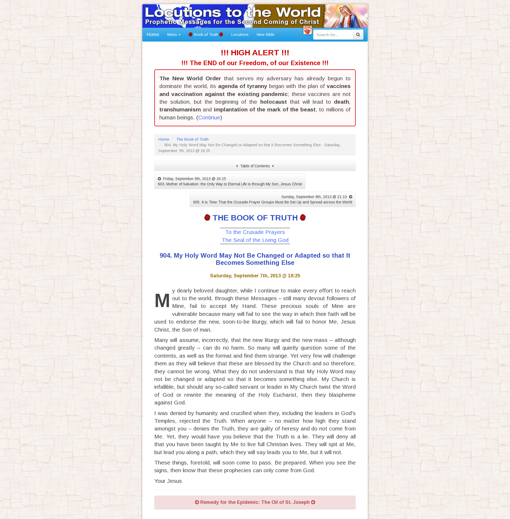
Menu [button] (172, 34)
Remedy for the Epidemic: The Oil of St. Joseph (255, 502)
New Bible (265, 34)
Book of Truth (206, 34)
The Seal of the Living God (255, 240)
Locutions (240, 34)
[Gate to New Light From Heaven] (307, 30)
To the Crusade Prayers (255, 232)
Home (153, 34)
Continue (209, 117)
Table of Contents (255, 166)
